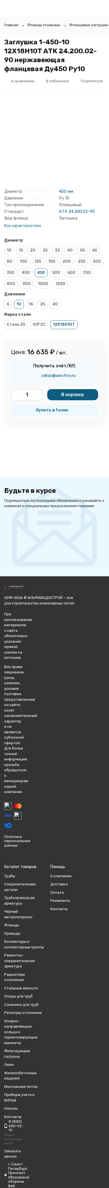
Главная (11, 25)
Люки (9, 1064)
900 (26, 283)
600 (71, 272)
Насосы (11, 1108)
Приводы (12, 933)
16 (31, 304)
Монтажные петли (20, 1087)
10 (9, 250)
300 (97, 261)
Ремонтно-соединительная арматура (19, 960)
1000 (43, 283)
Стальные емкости (21, 988)
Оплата (57, 892)
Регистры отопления (23, 1013)
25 (45, 250)
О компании (61, 876)
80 (9, 261)
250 (82, 261)
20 (32, 250)
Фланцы (11, 925)
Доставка (59, 884)
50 (82, 250)
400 (26, 272)
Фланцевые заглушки (88, 25)
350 (10, 272)
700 (87, 272)
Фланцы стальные (43, 25)
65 (94, 250)
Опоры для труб (18, 996)
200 (67, 261)
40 (70, 250)
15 (21, 250)
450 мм (66, 191)
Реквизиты (60, 900)
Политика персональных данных (17, 841)
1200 (60, 283)
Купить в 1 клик (52, 410)
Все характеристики (22, 225)
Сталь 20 (16, 324)
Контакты (59, 909)
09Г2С (39, 324)
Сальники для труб (21, 1005)
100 (23, 261)
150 (51, 261)
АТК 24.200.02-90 (77, 211)
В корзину (72, 394)
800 (11, 283)
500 (56, 272)
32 (57, 250)
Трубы (9, 876)
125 (37, 261)
